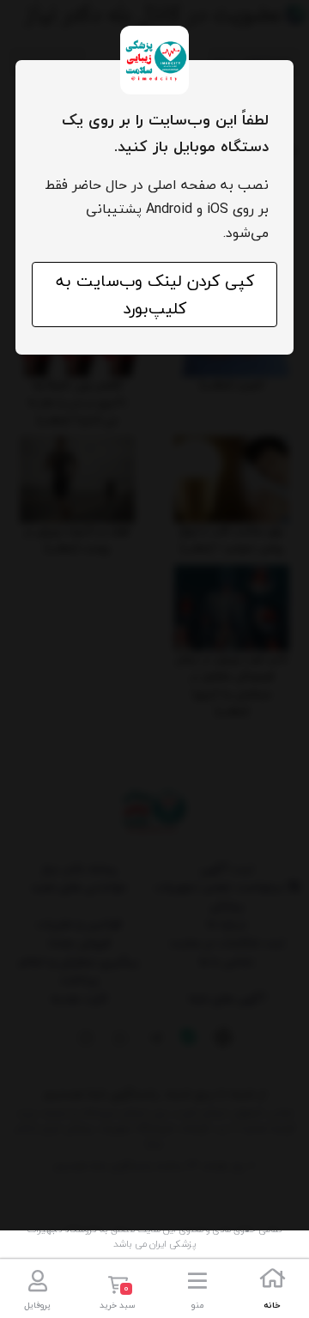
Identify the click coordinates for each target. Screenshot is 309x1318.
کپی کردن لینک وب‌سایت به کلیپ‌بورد (155, 294)
